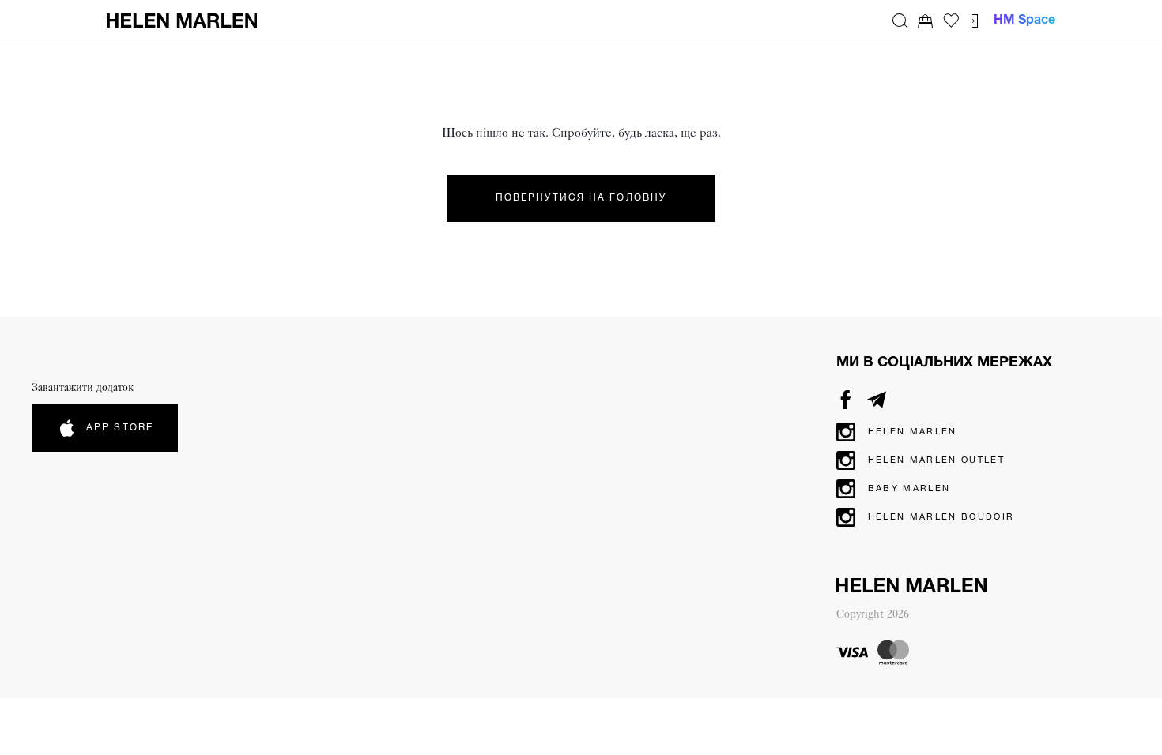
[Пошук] (900, 20)
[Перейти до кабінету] (973, 21)
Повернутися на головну (581, 197)
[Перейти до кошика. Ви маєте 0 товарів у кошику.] (926, 20)
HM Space (1024, 20)
